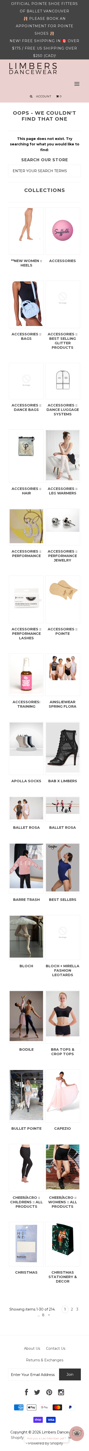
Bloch (26, 966)
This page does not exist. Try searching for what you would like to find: (44, 144)
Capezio (62, 1128)
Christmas (26, 1272)
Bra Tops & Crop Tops (62, 1051)
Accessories (62, 261)
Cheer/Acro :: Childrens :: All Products (26, 1202)
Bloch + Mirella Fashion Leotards (62, 970)
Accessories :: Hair (26, 490)
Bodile (26, 1049)
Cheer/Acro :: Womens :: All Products (62, 1202)
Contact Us (55, 1348)
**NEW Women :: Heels (26, 263)
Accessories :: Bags (26, 336)
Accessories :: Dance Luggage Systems (62, 409)
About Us (32, 1348)
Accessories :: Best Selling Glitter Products (62, 341)
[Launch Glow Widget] (76, 1433)
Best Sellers (62, 899)
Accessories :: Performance (26, 553)
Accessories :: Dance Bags (26, 407)
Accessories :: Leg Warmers (62, 490)
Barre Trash (26, 899)
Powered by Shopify (45, 1443)
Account (43, 96)
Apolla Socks (26, 781)
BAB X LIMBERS (62, 781)
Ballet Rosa (26, 827)
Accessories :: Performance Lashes (26, 633)
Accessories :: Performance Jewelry (62, 556)
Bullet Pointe (26, 1128)
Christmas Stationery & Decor (62, 1277)
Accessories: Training (26, 704)
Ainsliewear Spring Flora (62, 704)
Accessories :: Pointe (62, 631)
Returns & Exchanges (44, 1360)
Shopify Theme (24, 1437)
